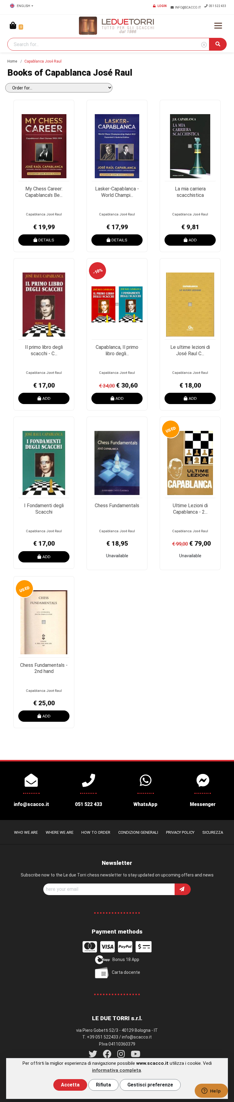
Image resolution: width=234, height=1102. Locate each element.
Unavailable (117, 555)
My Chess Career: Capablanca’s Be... (43, 192)
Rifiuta (103, 1085)
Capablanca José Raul (44, 214)
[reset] (204, 45)
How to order (95, 832)
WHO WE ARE (26, 832)
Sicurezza (212, 832)
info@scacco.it (188, 7)
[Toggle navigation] (218, 26)
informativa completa (116, 1070)
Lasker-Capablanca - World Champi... (117, 192)
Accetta (70, 1085)
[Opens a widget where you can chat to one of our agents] (211, 1091)
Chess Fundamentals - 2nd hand (44, 668)
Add (193, 239)
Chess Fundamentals (117, 505)
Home (12, 61)
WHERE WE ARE (59, 832)
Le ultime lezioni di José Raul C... (190, 350)
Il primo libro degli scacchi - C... (44, 350)
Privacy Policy (180, 832)
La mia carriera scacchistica (190, 192)
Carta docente (126, 972)
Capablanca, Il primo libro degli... (117, 350)
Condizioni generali (138, 832)
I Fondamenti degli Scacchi (44, 509)
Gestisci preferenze (150, 1085)
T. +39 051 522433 (100, 1037)
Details (46, 239)
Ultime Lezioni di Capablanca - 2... (190, 509)
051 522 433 (217, 6)
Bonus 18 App (125, 959)
